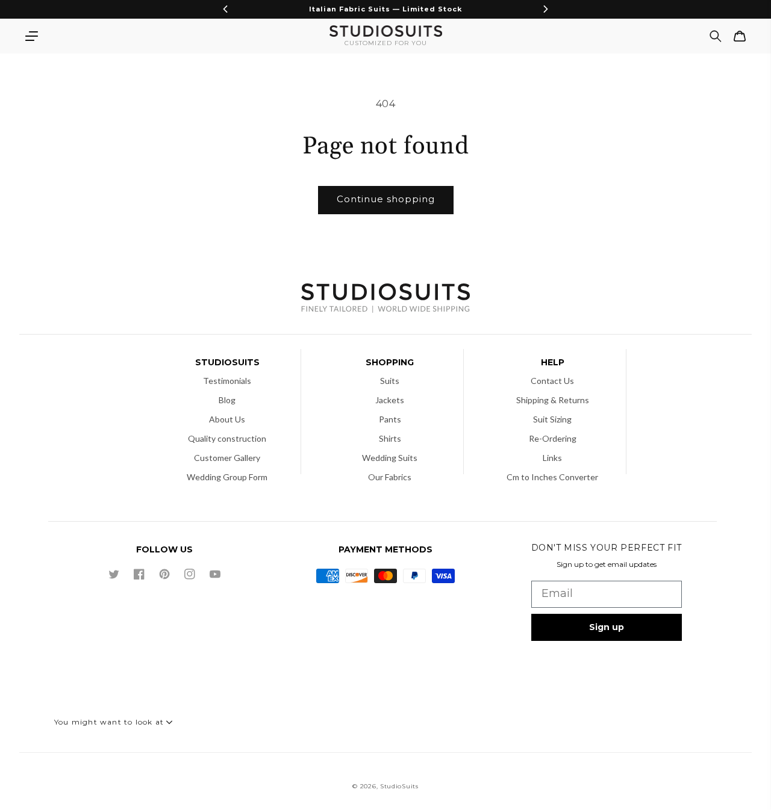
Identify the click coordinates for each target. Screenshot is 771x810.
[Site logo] (385, 299)
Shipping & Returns (552, 400)
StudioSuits (399, 786)
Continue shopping (386, 199)
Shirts (390, 438)
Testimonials (227, 381)
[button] (31, 36)
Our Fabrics (389, 477)
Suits (389, 381)
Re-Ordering (552, 438)
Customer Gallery (227, 458)
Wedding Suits (389, 458)
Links (552, 458)
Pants (390, 419)
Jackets (389, 400)
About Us (227, 419)
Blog (227, 400)
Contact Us (552, 381)
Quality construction (227, 438)
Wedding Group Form (227, 477)
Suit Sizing (552, 419)
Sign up (606, 627)
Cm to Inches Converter (552, 477)
